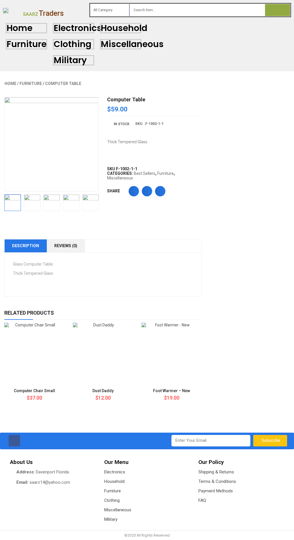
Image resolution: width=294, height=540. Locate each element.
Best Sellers (144, 173)
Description (25, 245)
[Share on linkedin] (160, 191)
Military (70, 60)
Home (19, 28)
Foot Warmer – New (171, 390)
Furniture (27, 44)
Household (124, 28)
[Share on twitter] (147, 191)
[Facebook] (14, 440)
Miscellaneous (132, 44)
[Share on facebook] (134, 191)
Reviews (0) (65, 245)
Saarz (43, 14)
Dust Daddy (103, 390)
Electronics (78, 28)
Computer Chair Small (34, 390)
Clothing (72, 44)
